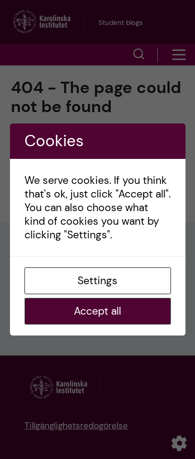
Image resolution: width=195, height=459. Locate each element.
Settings (97, 280)
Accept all (97, 311)
